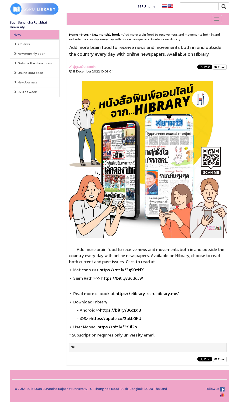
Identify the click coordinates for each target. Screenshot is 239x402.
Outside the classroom (34, 63)
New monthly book (31, 53)
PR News (23, 44)
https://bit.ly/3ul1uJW (122, 278)
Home (73, 34)
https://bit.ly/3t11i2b (117, 327)
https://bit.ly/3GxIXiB (120, 310)
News (17, 34)
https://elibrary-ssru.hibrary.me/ (147, 293)
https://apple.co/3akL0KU (116, 318)
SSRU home (146, 6)
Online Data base (30, 72)
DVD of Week (27, 91)
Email (221, 67)
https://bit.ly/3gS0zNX (122, 270)
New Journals (27, 82)
